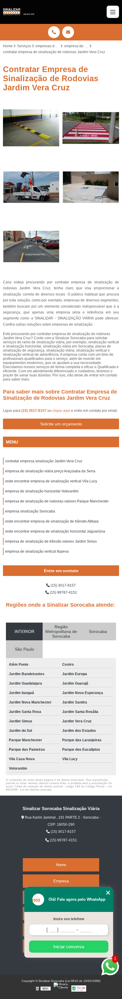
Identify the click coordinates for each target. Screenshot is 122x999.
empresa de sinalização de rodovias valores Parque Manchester (57, 501)
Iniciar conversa (68, 946)
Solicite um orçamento (61, 424)
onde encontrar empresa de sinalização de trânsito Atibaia (52, 521)
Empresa (61, 881)
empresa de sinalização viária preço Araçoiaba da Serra (50, 471)
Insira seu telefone (68, 919)
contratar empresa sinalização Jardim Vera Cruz (43, 461)
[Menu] (112, 12)
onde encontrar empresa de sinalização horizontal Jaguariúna (55, 531)
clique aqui (61, 411)
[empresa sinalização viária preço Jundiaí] (90, 187)
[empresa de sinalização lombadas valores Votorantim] (31, 128)
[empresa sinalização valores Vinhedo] (90, 128)
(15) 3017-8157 (34, 411)
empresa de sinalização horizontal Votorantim (41, 491)
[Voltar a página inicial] (18, 12)
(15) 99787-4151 (63, 592)
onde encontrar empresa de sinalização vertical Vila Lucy (51, 481)
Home (61, 865)
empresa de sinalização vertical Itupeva (37, 551)
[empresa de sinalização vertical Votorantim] (31, 246)
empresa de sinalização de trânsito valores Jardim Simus (51, 541)
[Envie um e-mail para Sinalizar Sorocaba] (68, 32)
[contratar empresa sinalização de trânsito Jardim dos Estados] (31, 187)
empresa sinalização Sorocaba (30, 511)
